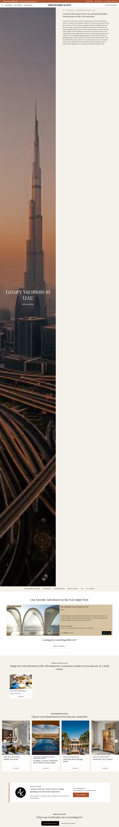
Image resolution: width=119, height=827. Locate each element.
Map (82, 588)
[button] (2, 5)
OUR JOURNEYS (18, 5)
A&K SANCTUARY (28, 5)
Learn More (21, 696)
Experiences (47, 588)
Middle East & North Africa (83, 10)
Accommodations (59, 588)
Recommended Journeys (32, 588)
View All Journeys (58, 646)
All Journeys (90, 588)
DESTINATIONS (9, 5)
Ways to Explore (73, 588)
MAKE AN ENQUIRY (81, 795)
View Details (16, 768)
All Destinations (70, 10)
